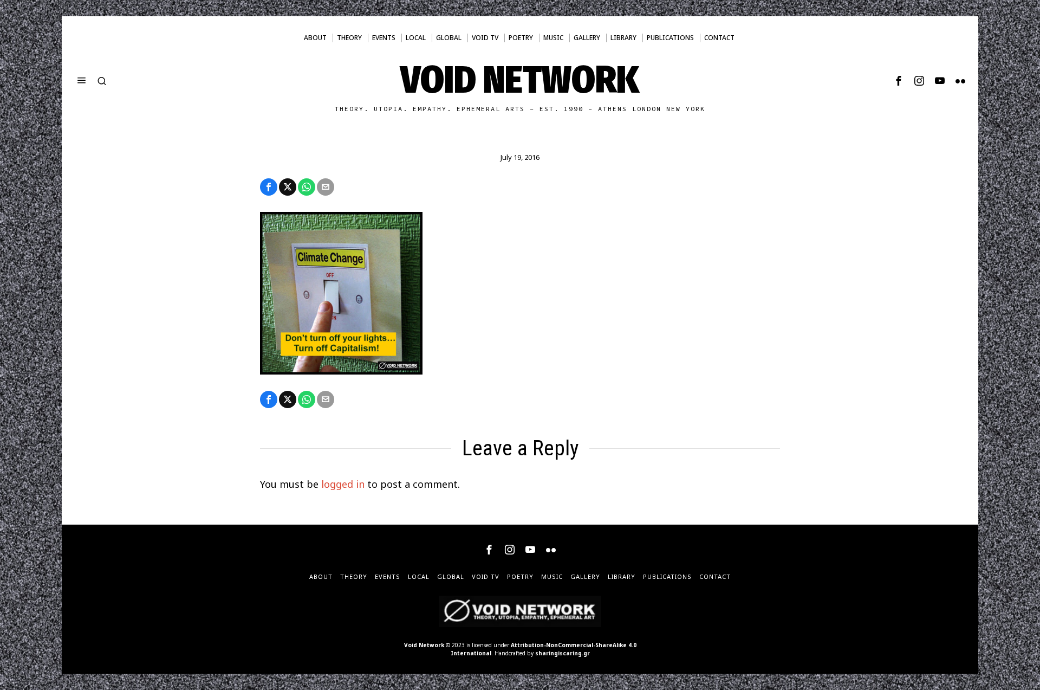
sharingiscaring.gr (562, 653)
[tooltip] (898, 80)
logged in (343, 484)
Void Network (424, 645)
